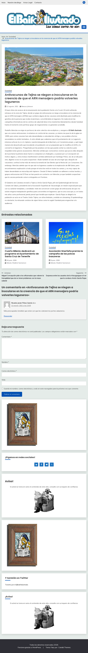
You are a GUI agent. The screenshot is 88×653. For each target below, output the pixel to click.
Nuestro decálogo (14, 2)
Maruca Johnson (27, 106)
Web (3, 380)
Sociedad (8, 91)
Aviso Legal (27, 2)
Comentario (7, 337)
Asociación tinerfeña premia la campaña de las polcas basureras (66, 254)
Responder (8, 316)
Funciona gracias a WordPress (29, 647)
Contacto (38, 2)
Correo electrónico (9, 371)
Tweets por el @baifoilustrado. (16, 585)
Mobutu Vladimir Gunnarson (16, 263)
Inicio (3, 2)
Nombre (5, 362)
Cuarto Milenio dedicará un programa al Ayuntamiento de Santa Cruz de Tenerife (22, 254)
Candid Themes (64, 647)
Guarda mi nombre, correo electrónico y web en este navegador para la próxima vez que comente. (41, 389)
